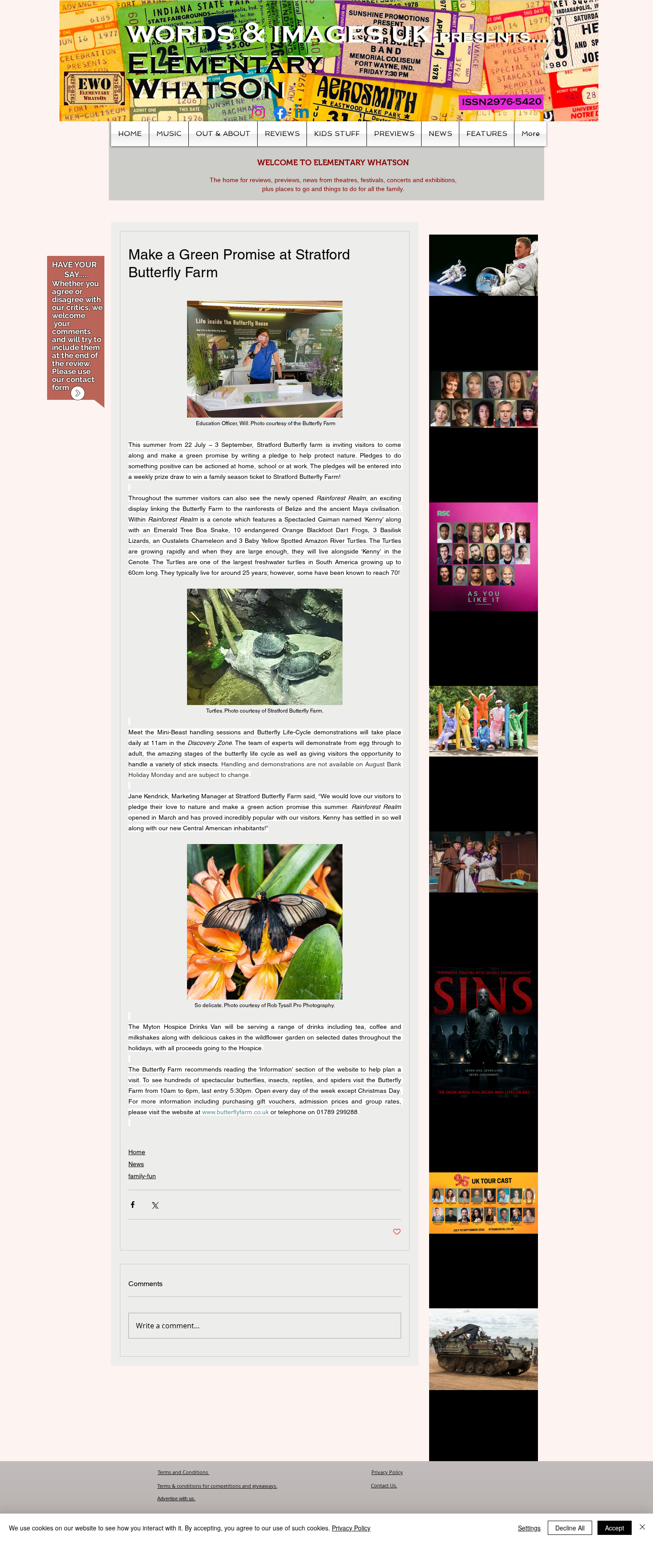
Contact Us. (384, 1485)
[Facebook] (280, 112)
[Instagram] (258, 112)
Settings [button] (529, 1527)
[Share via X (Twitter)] (154, 1204)
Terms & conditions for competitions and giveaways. (217, 1485)
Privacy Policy (387, 1472)
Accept (614, 1527)
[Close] (642, 1528)
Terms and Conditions (183, 1472)
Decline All (570, 1527)
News (136, 1163)
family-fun (142, 1175)
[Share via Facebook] (132, 1204)
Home (136, 1152)
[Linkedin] (302, 112)
